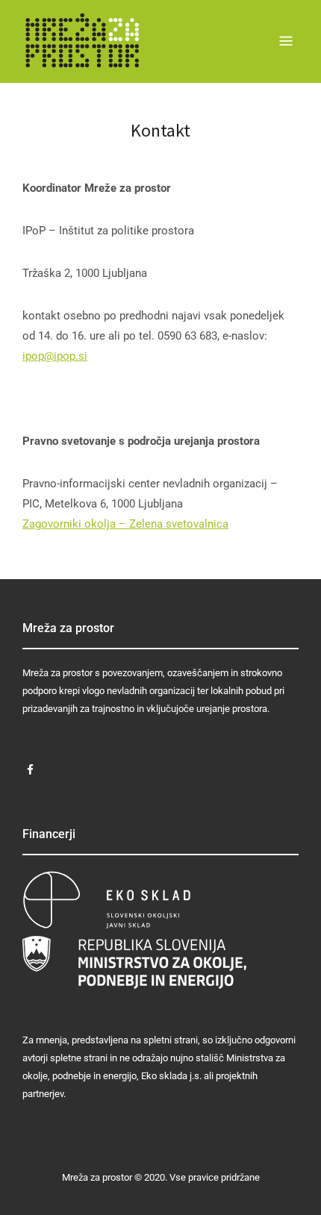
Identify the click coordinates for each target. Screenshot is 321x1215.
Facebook (30, 770)
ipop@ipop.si (54, 356)
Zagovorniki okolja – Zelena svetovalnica (125, 524)
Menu (286, 41)
